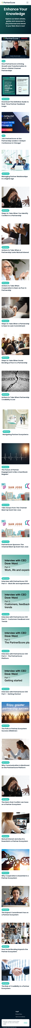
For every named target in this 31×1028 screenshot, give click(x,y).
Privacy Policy (18, 1014)
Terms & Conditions (20, 1016)
